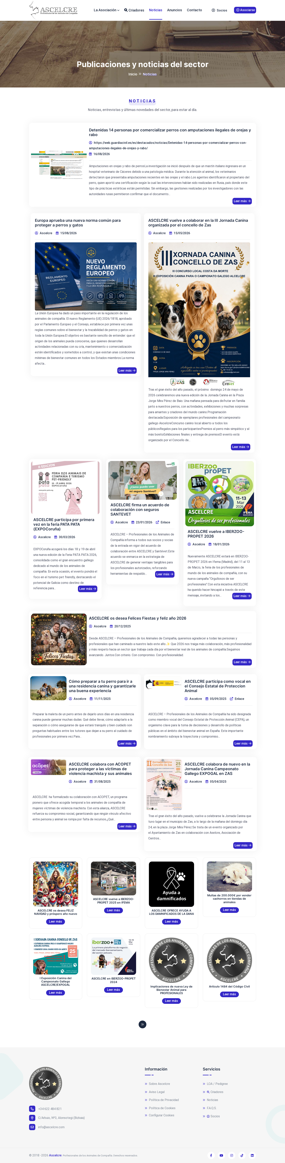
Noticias (155, 10)
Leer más (240, 201)
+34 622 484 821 (50, 1109)
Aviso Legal (156, 1092)
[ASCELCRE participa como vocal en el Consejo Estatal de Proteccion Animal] (164, 682)
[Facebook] (211, 1155)
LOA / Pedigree (217, 1084)
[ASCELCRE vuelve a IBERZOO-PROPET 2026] (219, 493)
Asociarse (247, 10)
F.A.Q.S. (211, 1108)
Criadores (136, 10)
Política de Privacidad (163, 1100)
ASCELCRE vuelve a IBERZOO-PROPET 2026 (216, 534)
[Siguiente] (142, 1024)
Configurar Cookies (161, 1115)
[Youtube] (221, 1155)
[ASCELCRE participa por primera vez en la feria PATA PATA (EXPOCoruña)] (65, 487)
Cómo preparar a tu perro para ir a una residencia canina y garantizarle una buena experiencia (102, 686)
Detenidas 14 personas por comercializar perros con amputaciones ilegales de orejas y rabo (170, 132)
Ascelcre (55, 1155)
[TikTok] (242, 1155)
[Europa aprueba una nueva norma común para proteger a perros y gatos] (86, 276)
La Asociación (105, 10)
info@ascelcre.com (51, 1127)
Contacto (194, 10)
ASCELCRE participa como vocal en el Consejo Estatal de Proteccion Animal (218, 686)
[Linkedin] (252, 1155)
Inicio (132, 74)
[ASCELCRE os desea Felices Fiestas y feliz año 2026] (59, 639)
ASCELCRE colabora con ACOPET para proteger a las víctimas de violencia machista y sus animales (100, 769)
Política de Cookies (161, 1108)
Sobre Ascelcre (159, 1084)
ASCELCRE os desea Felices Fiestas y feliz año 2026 (137, 618)
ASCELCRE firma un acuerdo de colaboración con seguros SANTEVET (140, 510)
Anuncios (174, 10)
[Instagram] (231, 1155)
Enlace (165, 522)
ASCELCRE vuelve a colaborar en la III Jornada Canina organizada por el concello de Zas (198, 222)
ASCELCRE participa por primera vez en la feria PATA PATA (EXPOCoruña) (63, 524)
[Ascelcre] (53, 10)
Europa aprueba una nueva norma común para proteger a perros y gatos (78, 222)
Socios (221, 10)
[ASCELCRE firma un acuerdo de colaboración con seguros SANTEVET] (142, 480)
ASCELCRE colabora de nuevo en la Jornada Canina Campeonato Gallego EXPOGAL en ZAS (217, 769)
